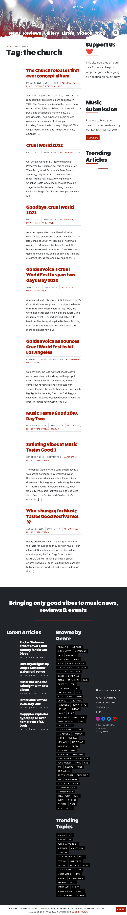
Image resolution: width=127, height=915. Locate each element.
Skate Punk (71, 779)
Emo (76, 688)
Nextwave (77, 742)
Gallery (51, 33)
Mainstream (33, 222)
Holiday (74, 709)
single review (65, 895)
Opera (75, 746)
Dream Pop (74, 680)
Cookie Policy (79, 911)
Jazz (60, 725)
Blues (76, 659)
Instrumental (65, 721)
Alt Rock (77, 647)
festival (62, 861)
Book (61, 663)
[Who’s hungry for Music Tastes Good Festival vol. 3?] (13, 520)
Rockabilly (64, 771)
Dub (85, 680)
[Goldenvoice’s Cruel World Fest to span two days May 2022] (13, 279)
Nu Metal (63, 746)
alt (70, 835)
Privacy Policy (102, 731)
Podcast (62, 750)
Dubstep (62, 684)
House (61, 713)
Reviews (32, 33)
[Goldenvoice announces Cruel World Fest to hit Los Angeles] (13, 351)
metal (78, 869)
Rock (60, 86)
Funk (69, 696)
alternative (64, 839)
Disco (61, 680)
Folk (60, 696)
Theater (62, 804)
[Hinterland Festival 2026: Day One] (13, 703)
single (79, 891)
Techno (72, 800)
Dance (61, 675)
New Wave (38, 86)
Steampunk (64, 795)
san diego (63, 886)
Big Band (71, 655)
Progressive (64, 758)
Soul (75, 783)
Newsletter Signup (109, 690)
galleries (75, 861)
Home (9, 46)
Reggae (55, 429)
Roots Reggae (65, 775)
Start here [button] (92, 137)
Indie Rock (63, 717)
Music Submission (105, 702)
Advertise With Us (106, 697)
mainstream (64, 869)
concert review (67, 856)
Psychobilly (64, 762)
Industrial (79, 717)
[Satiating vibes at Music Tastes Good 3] (13, 454)
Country (75, 671)
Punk (53, 86)
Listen (68, 33)
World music (65, 808)
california (77, 848)
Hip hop (30, 429)
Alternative (68, 82)
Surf (76, 795)
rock (73, 882)
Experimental (65, 692)
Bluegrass (63, 659)
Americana (80, 651)
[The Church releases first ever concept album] (13, 80)
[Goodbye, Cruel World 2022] (13, 216)
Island (80, 721)
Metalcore (64, 733)
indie (85, 865)
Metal (78, 729)
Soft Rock (63, 783)
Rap (60, 766)
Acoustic (63, 647)
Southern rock (66, 787)
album (61, 835)
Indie (29, 86)
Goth (79, 696)
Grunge (62, 700)
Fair (78, 692)
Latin (69, 725)
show (75, 886)
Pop (47, 86)
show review (65, 891)
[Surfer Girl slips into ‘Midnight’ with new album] (13, 685)
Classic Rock (65, 667)
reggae (62, 878)
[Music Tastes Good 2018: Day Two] (13, 422)
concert (62, 852)
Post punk (78, 754)
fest (81, 856)
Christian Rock (75, 663)
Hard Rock (76, 700)
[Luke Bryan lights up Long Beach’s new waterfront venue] (13, 667)
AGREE (120, 909)
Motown (78, 733)
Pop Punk (63, 754)
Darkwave (73, 675)
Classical (81, 667)
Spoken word (65, 791)
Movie (61, 738)
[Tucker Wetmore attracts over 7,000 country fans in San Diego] (13, 645)
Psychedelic (82, 758)
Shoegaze (82, 775)
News (15, 33)
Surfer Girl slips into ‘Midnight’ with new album (34, 685)
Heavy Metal (79, 704)
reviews (62, 882)
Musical (72, 738)
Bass (60, 655)
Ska (60, 779)
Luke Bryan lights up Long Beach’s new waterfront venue (34, 667)
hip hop (74, 865)
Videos (84, 33)
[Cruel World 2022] (13, 155)
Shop (100, 33)
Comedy (62, 671)
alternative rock (67, 843)
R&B (86, 762)
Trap (73, 804)
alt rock (63, 848)
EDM (73, 684)
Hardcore (63, 704)
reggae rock (76, 878)
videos (80, 895)
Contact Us (102, 707)
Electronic (64, 688)
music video (64, 874)
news (78, 874)
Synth (61, 800)
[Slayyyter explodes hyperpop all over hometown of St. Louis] (13, 717)
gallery (62, 865)
